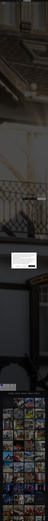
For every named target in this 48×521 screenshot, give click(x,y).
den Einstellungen (24, 263)
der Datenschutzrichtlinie (16, 257)
